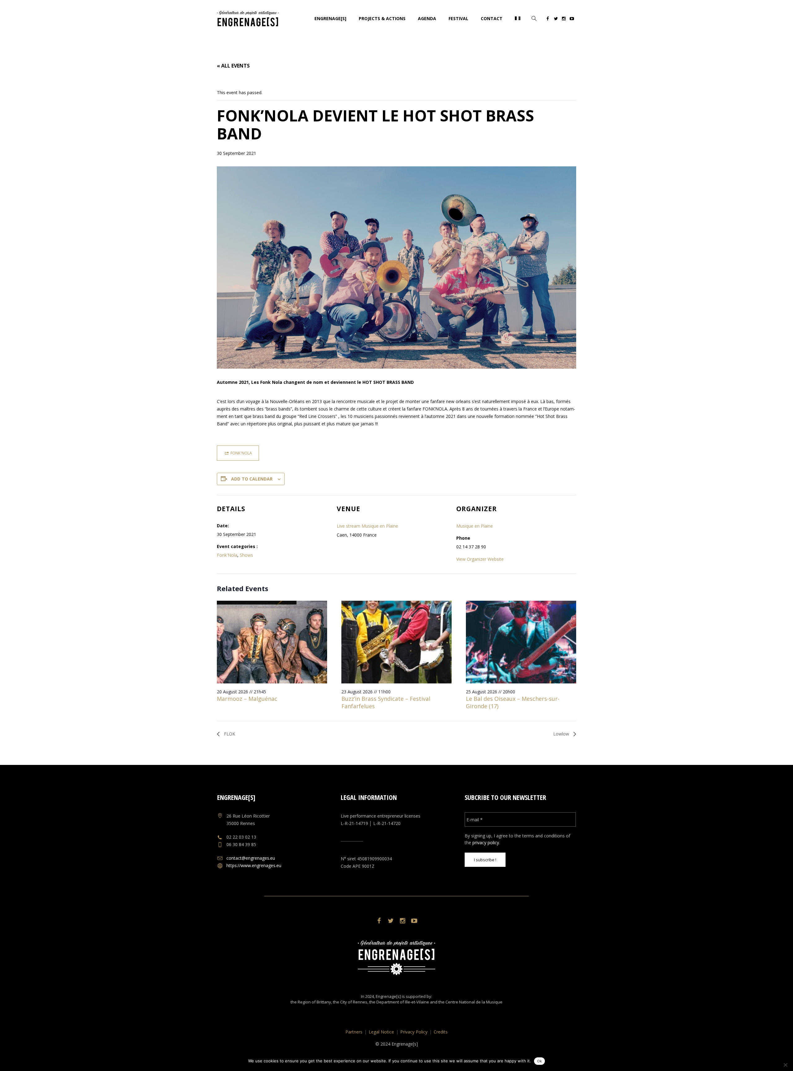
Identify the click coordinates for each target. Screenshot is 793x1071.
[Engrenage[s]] (396, 958)
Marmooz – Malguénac (247, 698)
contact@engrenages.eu (250, 858)
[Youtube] (572, 19)
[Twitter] (556, 19)
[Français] (518, 18)
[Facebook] (548, 19)
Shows (246, 555)
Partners (353, 1032)
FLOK (229, 734)
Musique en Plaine (474, 526)
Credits (441, 1032)
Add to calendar (252, 479)
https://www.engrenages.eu (253, 865)
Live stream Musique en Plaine (367, 526)
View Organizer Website (480, 559)
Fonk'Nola (227, 555)
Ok (539, 1061)
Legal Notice (381, 1032)
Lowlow (561, 734)
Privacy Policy (413, 1032)
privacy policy (485, 842)
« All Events (233, 65)
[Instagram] (564, 19)
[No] (785, 1065)
